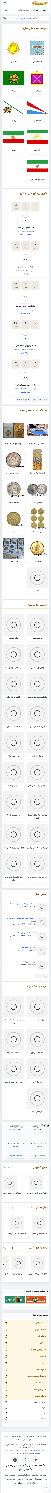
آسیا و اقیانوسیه (39, 1402)
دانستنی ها (39, 1383)
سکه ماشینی (39, 1329)
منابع (30, 1439)
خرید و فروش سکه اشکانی (25, 345)
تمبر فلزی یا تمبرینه (36, 1349)
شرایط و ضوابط (41, 1436)
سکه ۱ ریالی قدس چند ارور (25, 306)
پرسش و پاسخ (16, 1436)
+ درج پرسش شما (23, 399)
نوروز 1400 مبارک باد (29, 962)
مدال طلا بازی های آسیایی (38, 1273)
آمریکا (43, 1418)
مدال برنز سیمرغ (18, 1273)
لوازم (42, 1363)
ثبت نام (35, 10)
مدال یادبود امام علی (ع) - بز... (16, 1233)
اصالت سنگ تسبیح (25, 267)
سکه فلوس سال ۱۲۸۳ (25, 227)
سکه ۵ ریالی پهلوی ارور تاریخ (25, 385)
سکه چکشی (39, 1323)
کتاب (42, 1356)
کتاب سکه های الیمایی (39, 1233)
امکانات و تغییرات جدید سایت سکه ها (23, 904)
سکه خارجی (39, 1396)
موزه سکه (40, 1369)
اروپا (43, 1413)
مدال (42, 1343)
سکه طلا (41, 1336)
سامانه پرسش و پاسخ (39, 399)
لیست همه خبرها (40, 976)
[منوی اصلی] (5, 3)
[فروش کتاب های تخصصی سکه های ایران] (36, 1303)
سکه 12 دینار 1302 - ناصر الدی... (36, 1193)
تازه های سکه (39, 1389)
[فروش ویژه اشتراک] (25, 18)
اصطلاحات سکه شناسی (35, 1376)
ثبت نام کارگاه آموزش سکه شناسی (24, 933)
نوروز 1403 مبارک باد (29, 947)
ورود (44, 10)
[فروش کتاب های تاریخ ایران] (15, 1303)
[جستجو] (6, 10)
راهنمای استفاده (29, 1436)
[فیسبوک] (25, 1459)
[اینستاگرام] (15, 1459)
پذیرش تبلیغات (21, 1439)
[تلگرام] (35, 1459)
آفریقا (43, 1407)
